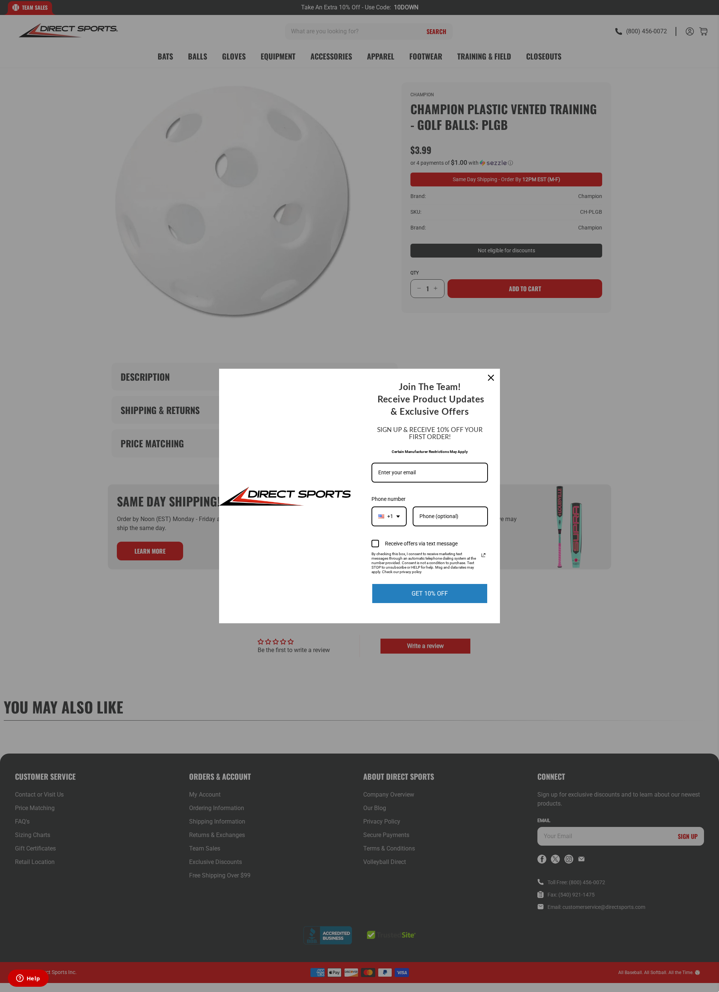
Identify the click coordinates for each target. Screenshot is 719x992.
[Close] (491, 378)
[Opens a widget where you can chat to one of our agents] (28, 979)
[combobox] (389, 516)
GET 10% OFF (430, 593)
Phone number (388, 499)
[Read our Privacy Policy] (483, 555)
